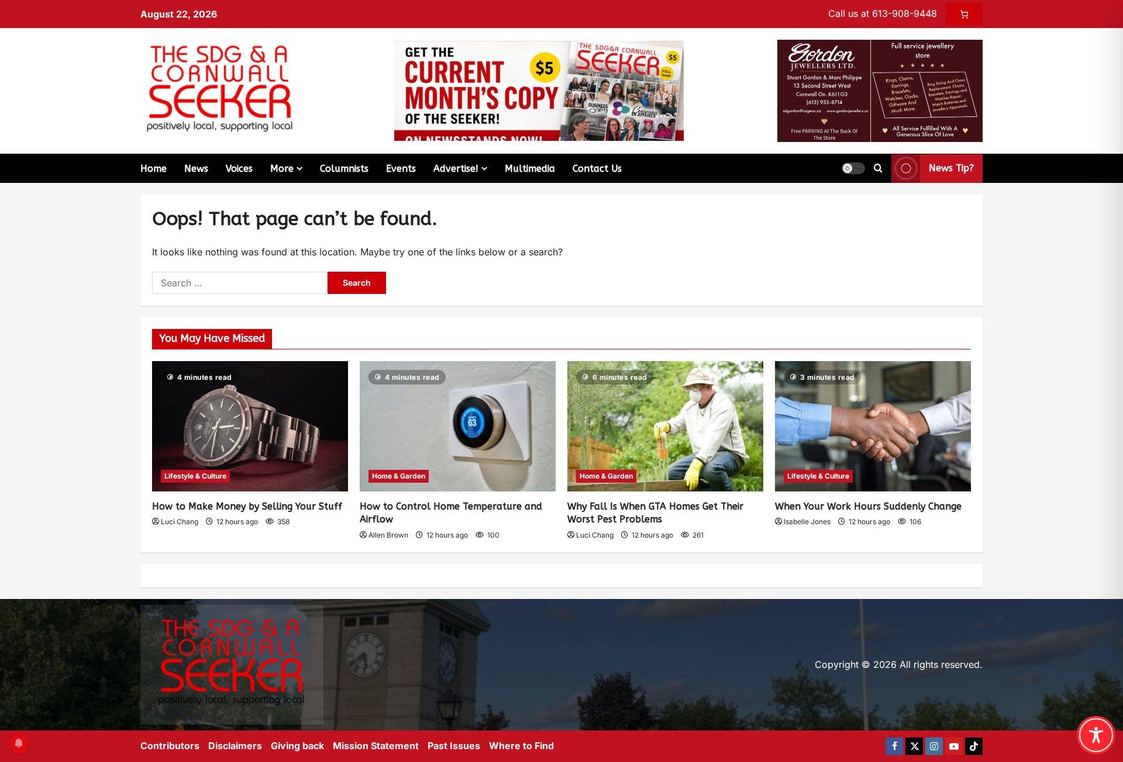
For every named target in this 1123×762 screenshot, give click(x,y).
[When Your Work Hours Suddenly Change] (873, 426)
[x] (914, 746)
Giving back (297, 745)
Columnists (344, 168)
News (196, 168)
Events (401, 168)
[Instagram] (934, 746)
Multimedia (530, 168)
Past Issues (454, 745)
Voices (239, 168)
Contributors (169, 745)
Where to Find (521, 745)
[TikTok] (974, 746)
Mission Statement (376, 745)
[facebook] (894, 746)
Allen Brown (388, 535)
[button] (853, 168)
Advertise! (455, 168)
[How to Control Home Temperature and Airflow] (458, 426)
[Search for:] (240, 283)
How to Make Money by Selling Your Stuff (247, 506)
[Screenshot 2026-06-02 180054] (880, 90)
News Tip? (951, 168)
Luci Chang (179, 521)
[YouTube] (954, 746)
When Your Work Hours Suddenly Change (868, 506)
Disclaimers (235, 745)
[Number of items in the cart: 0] (964, 14)
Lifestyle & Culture (195, 476)
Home (153, 168)
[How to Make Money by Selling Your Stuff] (250, 426)
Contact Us (597, 168)
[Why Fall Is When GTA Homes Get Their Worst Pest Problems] (665, 426)
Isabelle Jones (807, 521)
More (282, 168)
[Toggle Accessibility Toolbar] (1096, 735)
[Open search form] (878, 168)
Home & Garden (398, 476)
